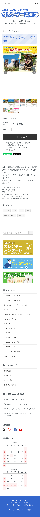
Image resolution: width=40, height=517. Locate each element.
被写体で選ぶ (8, 375)
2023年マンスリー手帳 (12, 351)
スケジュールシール (11, 310)
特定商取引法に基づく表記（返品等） (19, 143)
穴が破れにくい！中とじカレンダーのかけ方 (19, 404)
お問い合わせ (28, 505)
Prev (5, 72)
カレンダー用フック (11, 319)
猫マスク (7, 323)
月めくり (21, 216)
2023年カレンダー (10, 347)
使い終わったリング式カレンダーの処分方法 (19, 409)
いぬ (21, 211)
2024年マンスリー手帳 (12, 342)
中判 (28, 211)
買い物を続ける (11, 150)
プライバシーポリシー (14, 505)
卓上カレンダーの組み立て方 (14, 399)
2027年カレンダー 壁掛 (12, 296)
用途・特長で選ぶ (10, 385)
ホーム (5, 31)
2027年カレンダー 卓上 (12, 300)
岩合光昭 (6, 211)
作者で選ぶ (7, 371)
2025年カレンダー (10, 333)
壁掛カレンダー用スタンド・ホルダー (17, 314)
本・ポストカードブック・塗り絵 (15, 305)
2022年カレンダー (10, 356)
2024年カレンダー (10, 337)
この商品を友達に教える (14, 145)
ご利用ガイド (23, 500)
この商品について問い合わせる (16, 147)
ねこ (14, 211)
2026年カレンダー (14, 31)
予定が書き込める (9, 216)
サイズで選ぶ (8, 380)
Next (34, 72)
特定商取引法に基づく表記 (20, 502)
